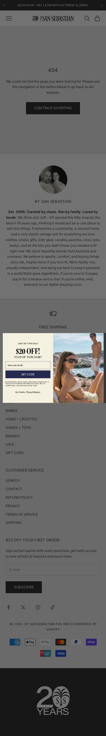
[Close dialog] (102, 334)
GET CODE (27, 374)
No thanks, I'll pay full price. (27, 392)
